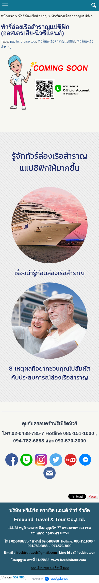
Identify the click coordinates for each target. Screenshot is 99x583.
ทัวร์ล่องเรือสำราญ (32, 16)
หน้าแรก (7, 16)
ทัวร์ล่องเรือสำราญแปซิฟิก (56, 41)
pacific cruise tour (23, 41)
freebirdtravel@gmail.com (36, 552)
